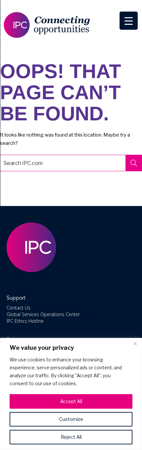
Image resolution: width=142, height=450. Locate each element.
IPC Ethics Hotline (25, 321)
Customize (71, 419)
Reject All (71, 437)
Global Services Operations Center (43, 314)
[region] (71, 394)
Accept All (71, 401)
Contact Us (18, 308)
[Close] (135, 344)
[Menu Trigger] (129, 21)
